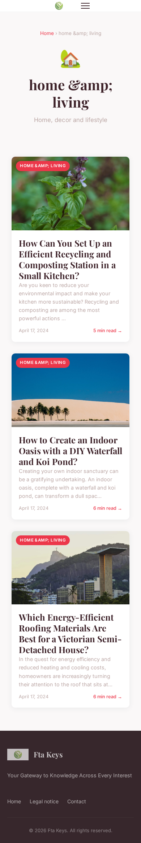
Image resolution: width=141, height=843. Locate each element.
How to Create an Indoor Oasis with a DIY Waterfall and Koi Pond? (70, 450)
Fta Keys (48, 754)
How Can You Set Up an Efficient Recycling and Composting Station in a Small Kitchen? (67, 259)
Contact (76, 801)
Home (47, 33)
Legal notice (44, 801)
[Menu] (85, 6)
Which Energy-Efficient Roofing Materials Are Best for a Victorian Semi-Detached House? (70, 633)
